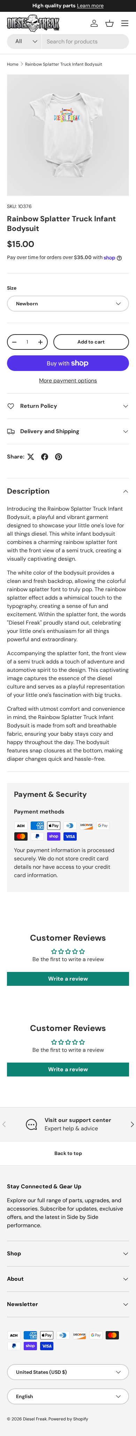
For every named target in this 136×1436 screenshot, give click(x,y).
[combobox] (68, 41)
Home (12, 64)
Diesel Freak (35, 1419)
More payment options (68, 380)
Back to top (68, 1153)
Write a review (68, 978)
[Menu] (125, 23)
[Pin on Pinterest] (59, 457)
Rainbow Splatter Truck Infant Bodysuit (63, 64)
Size (11, 288)
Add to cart (91, 342)
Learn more (90, 5)
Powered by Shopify (68, 1419)
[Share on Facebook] (45, 457)
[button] (109, 23)
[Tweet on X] (31, 457)
